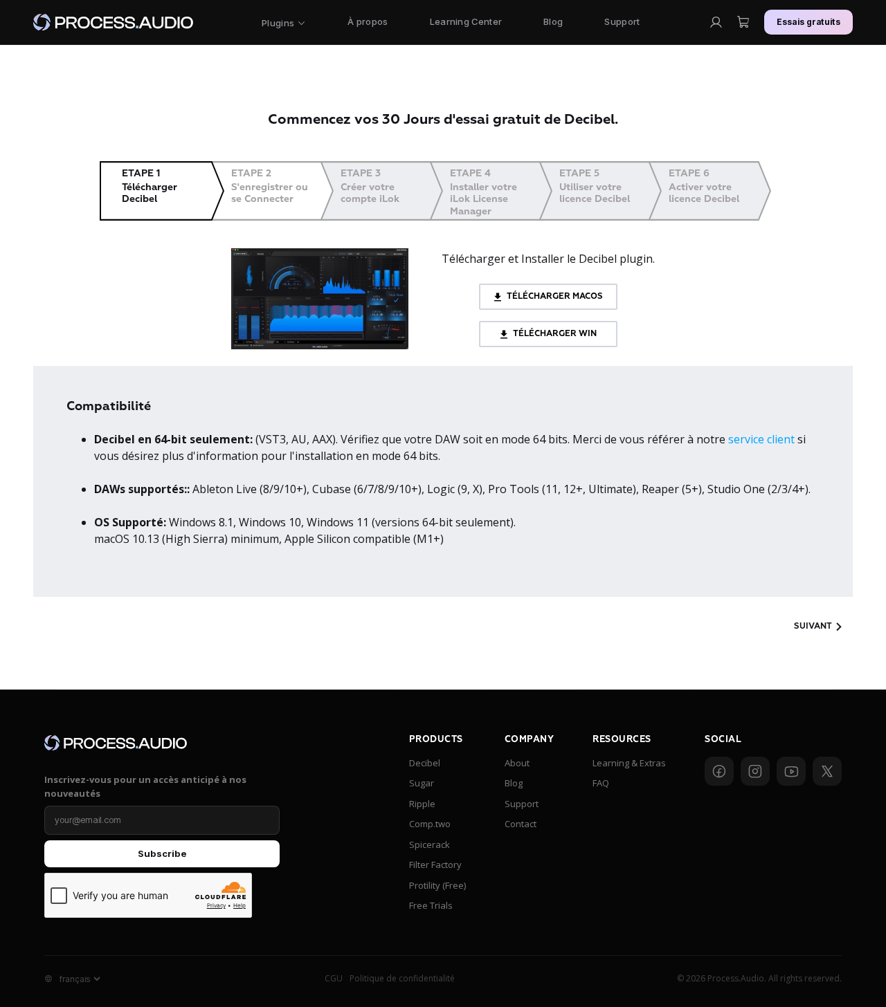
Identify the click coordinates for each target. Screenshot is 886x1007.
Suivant (813, 626)
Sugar (421, 783)
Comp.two (430, 823)
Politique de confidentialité (402, 978)
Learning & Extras (629, 763)
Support (622, 21)
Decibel (424, 763)
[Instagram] (755, 771)
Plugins (278, 22)
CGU (334, 978)
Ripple (422, 803)
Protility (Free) (437, 885)
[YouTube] (791, 771)
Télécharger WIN (554, 334)
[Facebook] (719, 771)
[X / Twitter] (827, 771)
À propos (367, 21)
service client (761, 439)
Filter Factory (435, 864)
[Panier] (743, 22)
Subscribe (162, 853)
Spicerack (429, 844)
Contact (520, 823)
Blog (553, 21)
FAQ (601, 783)
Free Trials (431, 905)
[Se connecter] (716, 22)
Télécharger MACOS (554, 296)
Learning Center (466, 21)
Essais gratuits (809, 22)
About (517, 763)
